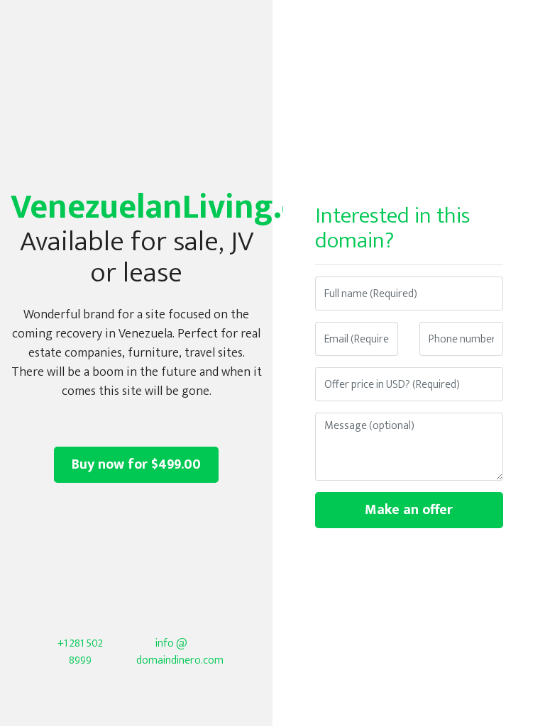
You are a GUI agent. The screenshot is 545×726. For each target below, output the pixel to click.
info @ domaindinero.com (180, 652)
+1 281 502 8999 (80, 652)
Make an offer (409, 510)
